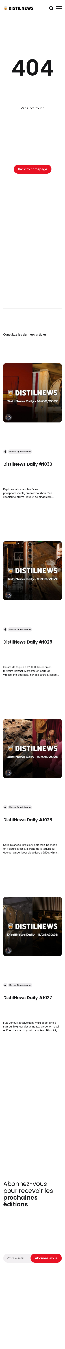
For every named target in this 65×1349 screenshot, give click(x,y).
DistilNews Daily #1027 (27, 997)
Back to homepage (32, 169)
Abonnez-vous (46, 1258)
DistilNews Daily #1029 (27, 642)
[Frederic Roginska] (8, 417)
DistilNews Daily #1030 (27, 464)
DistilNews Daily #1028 (27, 820)
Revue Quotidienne (20, 451)
